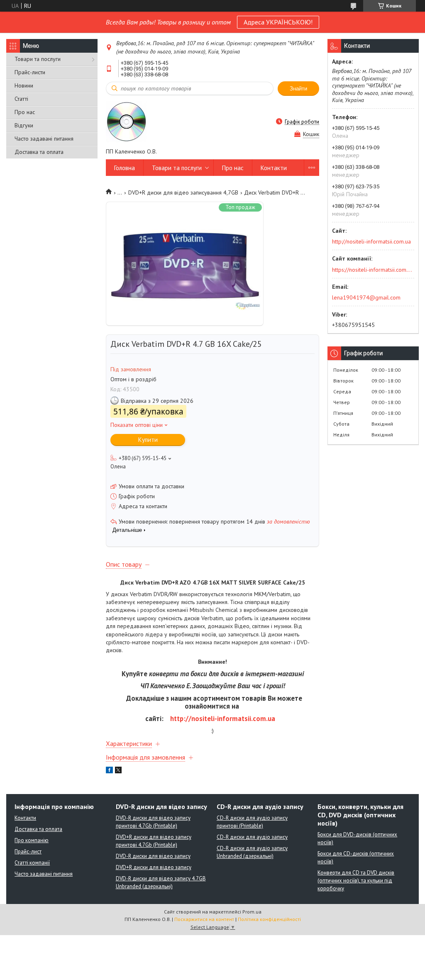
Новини (24, 85)
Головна (124, 168)
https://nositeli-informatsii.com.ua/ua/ (372, 269)
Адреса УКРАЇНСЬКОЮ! (278, 22)
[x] (118, 771)
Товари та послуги (38, 59)
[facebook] (109, 771)
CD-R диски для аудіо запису (252, 837)
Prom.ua (251, 912)
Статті (21, 98)
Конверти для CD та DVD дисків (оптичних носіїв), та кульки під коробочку (356, 880)
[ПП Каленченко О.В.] (126, 121)
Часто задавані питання (44, 138)
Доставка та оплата (39, 152)
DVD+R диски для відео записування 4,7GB (183, 192)
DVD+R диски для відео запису (153, 867)
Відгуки (24, 125)
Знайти (298, 88)
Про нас (25, 112)
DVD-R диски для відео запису (153, 856)
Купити (148, 439)
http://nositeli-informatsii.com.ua (222, 718)
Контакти (274, 168)
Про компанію (32, 840)
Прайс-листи (30, 72)
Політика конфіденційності (269, 919)
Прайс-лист (28, 851)
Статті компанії (32, 862)
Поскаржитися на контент (204, 919)
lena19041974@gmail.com (366, 297)
